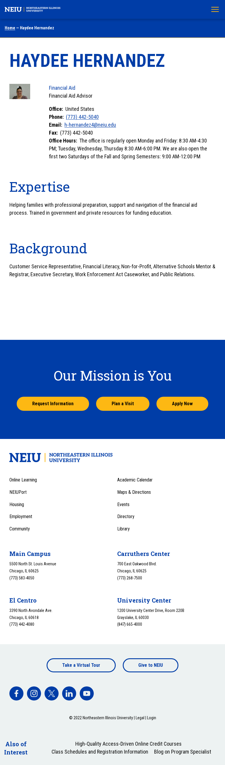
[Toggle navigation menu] (215, 9)
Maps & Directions (134, 492)
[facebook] (16, 693)
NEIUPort (18, 492)
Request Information (53, 403)
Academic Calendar (135, 480)
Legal (140, 717)
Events (123, 504)
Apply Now (182, 403)
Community (19, 529)
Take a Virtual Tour (81, 665)
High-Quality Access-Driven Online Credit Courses (128, 744)
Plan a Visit (123, 403)
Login (151, 717)
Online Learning (23, 480)
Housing (16, 504)
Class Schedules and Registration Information (100, 752)
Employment (20, 516)
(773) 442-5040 (82, 117)
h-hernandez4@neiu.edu (90, 125)
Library (123, 529)
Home (10, 28)
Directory (125, 516)
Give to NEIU (150, 665)
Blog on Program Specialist (182, 752)
